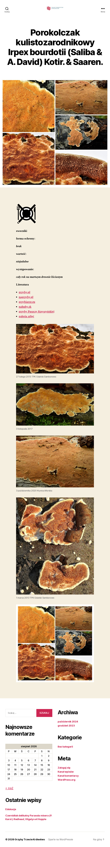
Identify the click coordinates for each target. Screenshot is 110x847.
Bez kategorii (65, 746)
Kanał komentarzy (68, 775)
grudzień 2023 (66, 725)
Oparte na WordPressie (60, 839)
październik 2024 (68, 721)
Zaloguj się (64, 767)
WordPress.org (66, 779)
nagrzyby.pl (26, 297)
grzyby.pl (24, 292)
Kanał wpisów (66, 771)
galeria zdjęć (26, 316)
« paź (9, 788)
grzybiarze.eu (27, 302)
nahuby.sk (25, 307)
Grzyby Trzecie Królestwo (30, 839)
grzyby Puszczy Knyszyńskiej (36, 311)
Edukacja (10, 809)
